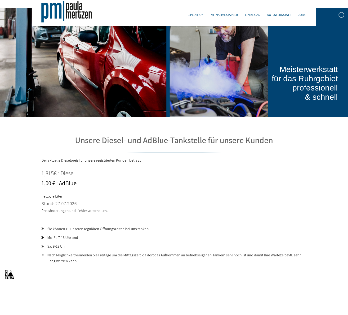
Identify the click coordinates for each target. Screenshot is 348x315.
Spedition (196, 15)
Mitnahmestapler (224, 15)
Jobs (301, 15)
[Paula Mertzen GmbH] (66, 11)
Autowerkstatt (279, 15)
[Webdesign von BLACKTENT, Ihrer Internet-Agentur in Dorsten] (9, 278)
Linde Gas (252, 15)
